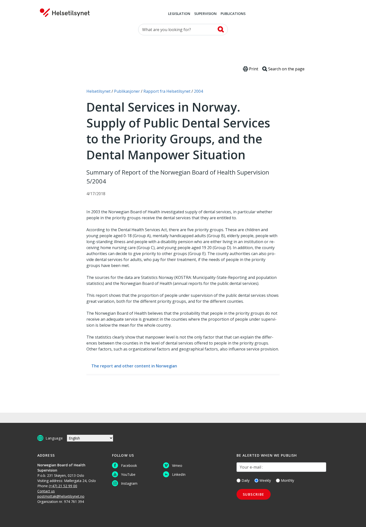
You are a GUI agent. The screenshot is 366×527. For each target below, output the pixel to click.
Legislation (179, 14)
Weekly (265, 480)
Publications (233, 14)
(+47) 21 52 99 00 (63, 485)
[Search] (221, 29)
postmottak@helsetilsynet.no (60, 496)
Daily (245, 480)
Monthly (287, 480)
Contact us (46, 491)
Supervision (205, 14)
